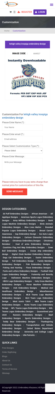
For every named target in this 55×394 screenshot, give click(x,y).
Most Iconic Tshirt (21, 301)
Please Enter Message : (13, 156)
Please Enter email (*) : (13, 134)
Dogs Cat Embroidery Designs (17, 257)
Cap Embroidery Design (25, 234)
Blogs (4, 356)
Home (6, 31)
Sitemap (6, 373)
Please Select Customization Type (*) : (21, 146)
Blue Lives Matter (33, 227)
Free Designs (8, 348)
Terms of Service (9, 369)
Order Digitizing (9, 352)
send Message (14, 191)
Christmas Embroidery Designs (26, 241)
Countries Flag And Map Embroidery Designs (24, 247)
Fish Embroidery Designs (38, 264)
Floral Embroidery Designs (38, 268)
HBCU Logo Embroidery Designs (17, 281)
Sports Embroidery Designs (37, 318)
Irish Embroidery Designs (25, 288)
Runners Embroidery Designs (27, 315)
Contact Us (7, 365)
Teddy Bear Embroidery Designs (19, 322)
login (41, 12)
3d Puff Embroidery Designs (15, 214)
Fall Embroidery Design (23, 261)
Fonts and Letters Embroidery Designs (20, 271)
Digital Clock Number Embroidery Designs (31, 254)
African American (39, 214)
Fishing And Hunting (12, 268)
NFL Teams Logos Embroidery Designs (28, 308)
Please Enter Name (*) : (13, 122)
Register (26, 12)
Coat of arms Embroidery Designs (33, 244)
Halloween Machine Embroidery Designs (30, 278)
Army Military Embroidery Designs (29, 220)
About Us (6, 360)
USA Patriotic (29, 335)
